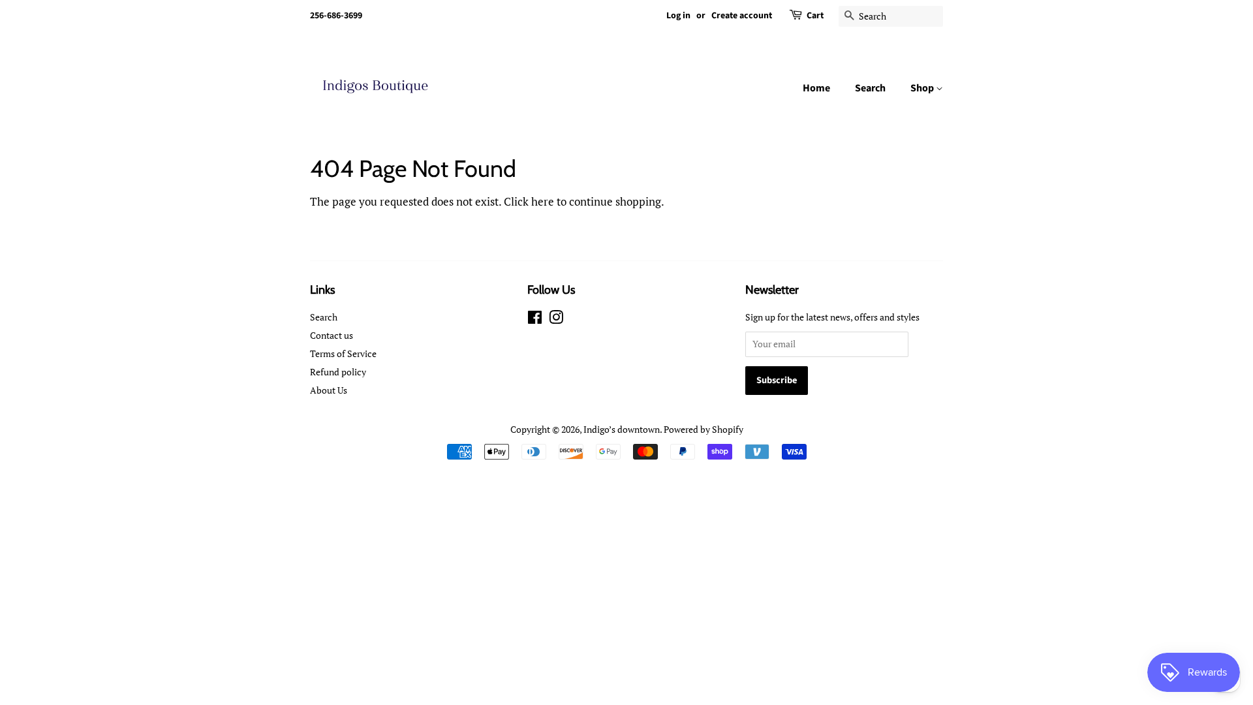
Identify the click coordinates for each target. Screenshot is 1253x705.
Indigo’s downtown (621, 429)
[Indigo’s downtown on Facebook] (534, 319)
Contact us (331, 335)
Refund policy (338, 372)
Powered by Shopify (703, 429)
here (542, 201)
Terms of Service (343, 353)
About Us (328, 390)
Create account (741, 15)
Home (816, 88)
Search (870, 88)
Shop (923, 88)
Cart (815, 15)
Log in (678, 15)
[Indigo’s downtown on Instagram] (556, 319)
